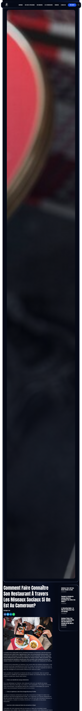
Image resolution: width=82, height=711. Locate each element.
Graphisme (21, 5)
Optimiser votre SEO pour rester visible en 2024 (67, 589)
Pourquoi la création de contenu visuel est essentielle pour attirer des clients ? (68, 599)
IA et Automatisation (48, 5)
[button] (5, 614)
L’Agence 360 (63, 5)
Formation (57, 5)
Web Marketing (39, 5)
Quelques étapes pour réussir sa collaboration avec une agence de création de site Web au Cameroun (67, 621)
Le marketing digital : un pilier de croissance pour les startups (67, 610)
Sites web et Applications (30, 5)
